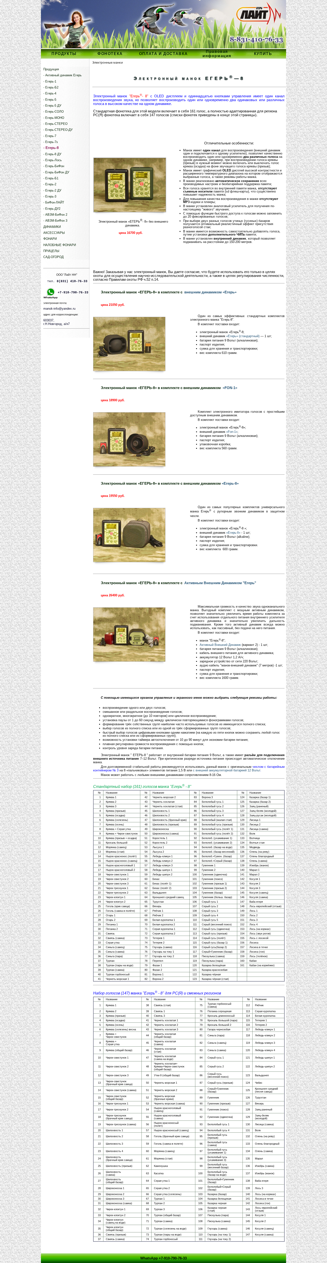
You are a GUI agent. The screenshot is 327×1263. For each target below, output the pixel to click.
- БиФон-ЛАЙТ (53, 202)
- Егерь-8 (51, 148)
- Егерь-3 (49, 196)
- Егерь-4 (49, 93)
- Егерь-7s (50, 142)
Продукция (51, 69)
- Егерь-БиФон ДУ (56, 172)
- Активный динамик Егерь (62, 75)
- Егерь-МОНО (53, 118)
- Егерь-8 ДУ (52, 154)
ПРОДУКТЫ (64, 54)
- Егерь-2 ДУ (52, 190)
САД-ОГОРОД (53, 257)
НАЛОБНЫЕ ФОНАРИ (59, 245)
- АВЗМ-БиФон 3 (55, 220)
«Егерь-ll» (233, 532)
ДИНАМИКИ (52, 227)
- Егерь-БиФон (53, 166)
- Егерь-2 (49, 184)
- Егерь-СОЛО (53, 111)
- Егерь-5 (49, 99)
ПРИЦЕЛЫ (51, 251)
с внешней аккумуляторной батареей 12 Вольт (226, 770)
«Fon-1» (231, 432)
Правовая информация (217, 53)
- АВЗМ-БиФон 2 (55, 214)
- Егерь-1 (49, 81)
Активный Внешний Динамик (220, 645)
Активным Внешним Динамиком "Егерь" (220, 583)
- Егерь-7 (49, 136)
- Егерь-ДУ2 (51, 208)
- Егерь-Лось (52, 160)
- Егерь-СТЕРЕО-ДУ (58, 130)
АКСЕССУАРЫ (54, 233)
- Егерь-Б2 (50, 87)
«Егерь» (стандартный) (242, 336)
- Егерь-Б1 (50, 178)
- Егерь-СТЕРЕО (55, 124)
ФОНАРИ (50, 239)
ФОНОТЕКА (110, 54)
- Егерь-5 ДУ (52, 105)
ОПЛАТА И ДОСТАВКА (163, 54)
